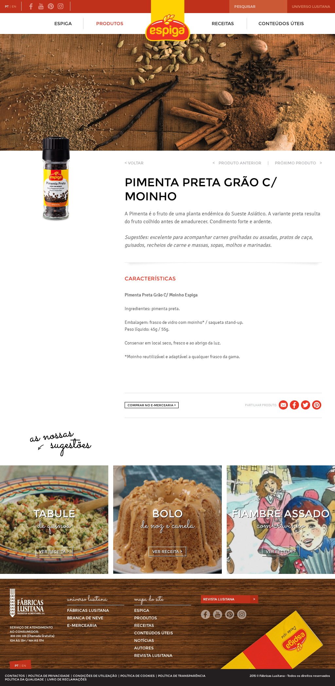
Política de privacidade (49, 676)
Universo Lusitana (311, 6)
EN (14, 6)
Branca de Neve (85, 617)
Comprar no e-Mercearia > (152, 405)
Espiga (63, 23)
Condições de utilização (95, 676)
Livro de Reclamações (67, 679)
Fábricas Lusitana (88, 610)
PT (7, 6)
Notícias (144, 640)
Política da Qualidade (24, 679)
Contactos (15, 676)
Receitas (223, 23)
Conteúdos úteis (281, 23)
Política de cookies (137, 676)
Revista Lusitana (153, 655)
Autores (144, 647)
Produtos (109, 23)
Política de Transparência (181, 676)
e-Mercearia (82, 625)
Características (150, 279)
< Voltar (134, 162)
